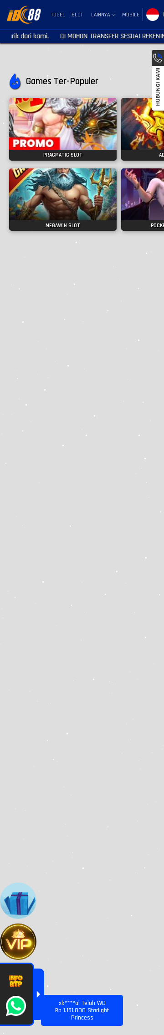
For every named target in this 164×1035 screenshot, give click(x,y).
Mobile (130, 14)
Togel (58, 14)
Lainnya (100, 15)
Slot (77, 14)
